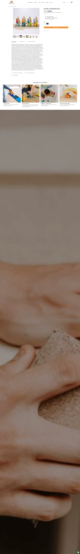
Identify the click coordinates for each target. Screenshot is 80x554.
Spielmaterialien (30, 2)
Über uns (43, 2)
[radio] (45, 23)
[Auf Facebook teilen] (46, 30)
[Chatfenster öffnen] (78, 552)
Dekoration (35, 2)
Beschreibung (14, 41)
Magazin (47, 2)
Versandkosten (50, 12)
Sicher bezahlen (15, 75)
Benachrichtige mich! (56, 27)
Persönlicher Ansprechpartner (17, 72)
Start (9, 6)
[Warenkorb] (71, 2)
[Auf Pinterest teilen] (47, 30)
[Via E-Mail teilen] (50, 30)
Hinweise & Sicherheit (31, 41)
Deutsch (64, 2)
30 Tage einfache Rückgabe (30, 72)
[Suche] (67, 2)
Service (51, 2)
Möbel (40, 2)
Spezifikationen (22, 41)
